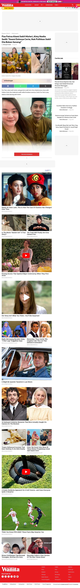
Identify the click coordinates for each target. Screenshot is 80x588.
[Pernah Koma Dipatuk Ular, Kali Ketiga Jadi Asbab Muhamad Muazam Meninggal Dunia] (66, 71)
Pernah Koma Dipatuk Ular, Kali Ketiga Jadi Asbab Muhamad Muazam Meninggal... (64, 84)
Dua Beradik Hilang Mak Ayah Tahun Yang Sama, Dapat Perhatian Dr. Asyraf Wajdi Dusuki (66, 127)
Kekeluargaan (15, 33)
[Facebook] (65, 8)
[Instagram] (67, 8)
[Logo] (7, 5)
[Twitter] (69, 8)
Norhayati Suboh (7, 44)
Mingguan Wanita (6, 33)
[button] (73, 5)
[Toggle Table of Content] (47, 80)
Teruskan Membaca (26, 154)
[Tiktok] (71, 8)
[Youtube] (73, 8)
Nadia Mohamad (59, 87)
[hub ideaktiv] (77, 4)
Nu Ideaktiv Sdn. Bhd (64, 584)
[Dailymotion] (74, 8)
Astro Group (76, 584)
